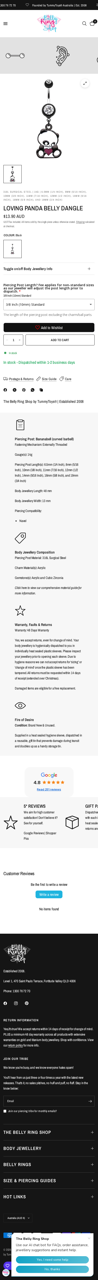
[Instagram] (19, 1003)
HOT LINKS (14, 1197)
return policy (15, 1045)
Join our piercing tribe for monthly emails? (32, 1111)
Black (12, 249)
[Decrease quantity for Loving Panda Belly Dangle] (7, 340)
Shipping (80, 222)
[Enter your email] (90, 1101)
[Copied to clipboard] (42, 390)
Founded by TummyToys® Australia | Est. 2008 (53, 5)
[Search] (84, 23)
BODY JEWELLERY (22, 1148)
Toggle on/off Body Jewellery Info (28, 268)
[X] (15, 390)
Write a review (49, 894)
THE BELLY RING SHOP (27, 1132)
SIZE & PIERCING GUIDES (29, 1180)
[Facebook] (6, 390)
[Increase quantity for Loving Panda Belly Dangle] (19, 340)
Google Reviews (34, 833)
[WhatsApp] (33, 390)
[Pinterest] (25, 390)
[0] (91, 23)
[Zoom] (85, 83)
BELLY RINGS (17, 1164)
